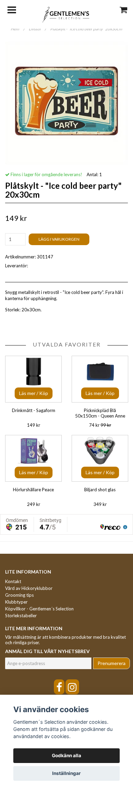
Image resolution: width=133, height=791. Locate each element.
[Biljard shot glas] (100, 458)
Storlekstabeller (21, 615)
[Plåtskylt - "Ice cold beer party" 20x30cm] (66, 103)
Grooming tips (19, 595)
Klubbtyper (16, 602)
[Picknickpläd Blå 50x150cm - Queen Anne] (100, 379)
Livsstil (37, 28)
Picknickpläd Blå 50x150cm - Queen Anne (100, 413)
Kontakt (13, 581)
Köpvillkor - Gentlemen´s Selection (39, 608)
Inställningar (66, 773)
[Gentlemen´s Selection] (67, 14)
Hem (18, 28)
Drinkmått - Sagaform (33, 410)
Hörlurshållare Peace (33, 489)
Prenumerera (111, 663)
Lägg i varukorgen (59, 239)
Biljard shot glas (100, 489)
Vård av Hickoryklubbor (29, 588)
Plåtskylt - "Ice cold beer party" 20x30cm (86, 28)
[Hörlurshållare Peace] (33, 458)
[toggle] (15, 9)
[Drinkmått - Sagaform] (33, 379)
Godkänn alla (66, 755)
